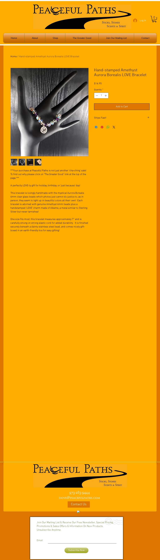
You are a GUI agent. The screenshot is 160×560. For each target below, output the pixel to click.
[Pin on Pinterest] (102, 127)
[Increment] (106, 95)
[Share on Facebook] (96, 127)
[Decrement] (96, 95)
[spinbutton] (101, 95)
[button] (154, 19)
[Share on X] (114, 127)
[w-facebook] (78, 512)
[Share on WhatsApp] (108, 127)
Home (13, 56)
